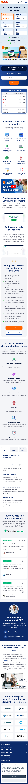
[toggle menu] (25, 1)
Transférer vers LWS (14, 333)
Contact (17, 2)
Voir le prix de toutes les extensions (14, 116)
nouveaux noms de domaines (11, 465)
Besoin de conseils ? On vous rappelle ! (14, 129)
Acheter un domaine (14, 328)
